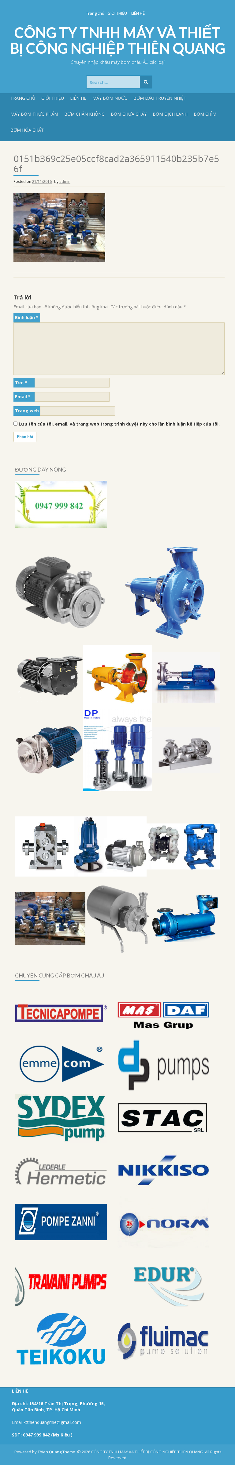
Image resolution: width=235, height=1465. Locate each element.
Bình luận (27, 317)
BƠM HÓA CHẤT (27, 130)
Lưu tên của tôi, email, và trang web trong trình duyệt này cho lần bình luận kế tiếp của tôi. (119, 424)
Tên (21, 382)
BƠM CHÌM (205, 114)
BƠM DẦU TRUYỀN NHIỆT (159, 98)
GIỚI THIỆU (117, 13)
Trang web (27, 411)
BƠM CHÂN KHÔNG (84, 114)
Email (23, 396)
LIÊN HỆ (138, 13)
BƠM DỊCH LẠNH (170, 114)
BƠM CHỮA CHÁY (129, 114)
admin (64, 181)
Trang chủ (95, 13)
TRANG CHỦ (22, 98)
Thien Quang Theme (56, 1452)
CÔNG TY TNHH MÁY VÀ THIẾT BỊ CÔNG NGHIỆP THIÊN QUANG (117, 40)
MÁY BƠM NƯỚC (109, 98)
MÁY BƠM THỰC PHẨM (34, 114)
